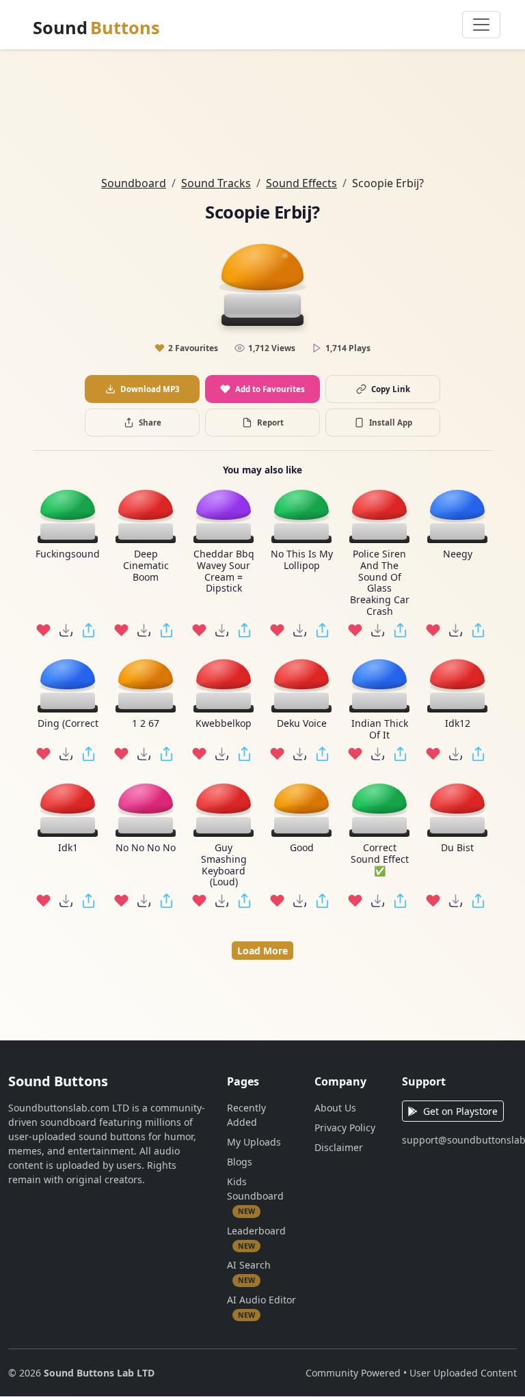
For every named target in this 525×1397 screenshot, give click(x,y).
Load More (262, 950)
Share (150, 422)
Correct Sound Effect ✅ (380, 859)
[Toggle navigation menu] (481, 24)
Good (302, 848)
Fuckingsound (68, 554)
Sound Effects (301, 183)
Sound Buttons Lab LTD (99, 1372)
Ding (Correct (68, 724)
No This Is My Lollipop (302, 560)
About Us (335, 1107)
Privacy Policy (344, 1127)
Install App (390, 422)
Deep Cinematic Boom (146, 566)
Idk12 (457, 724)
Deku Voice (302, 724)
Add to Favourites (270, 389)
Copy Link (390, 389)
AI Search (249, 1271)
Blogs (239, 1161)
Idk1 (68, 848)
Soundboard (133, 183)
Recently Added (246, 1115)
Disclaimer (338, 1147)
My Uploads (254, 1141)
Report (270, 422)
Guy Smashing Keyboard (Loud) (224, 865)
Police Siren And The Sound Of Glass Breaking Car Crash (379, 583)
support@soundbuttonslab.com (459, 1139)
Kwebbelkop (224, 724)
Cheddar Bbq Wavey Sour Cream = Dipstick (223, 571)
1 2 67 (145, 724)
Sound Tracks (216, 183)
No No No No (146, 848)
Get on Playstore (460, 1111)
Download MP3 (150, 389)
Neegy (457, 554)
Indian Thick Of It (379, 729)
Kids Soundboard (255, 1195)
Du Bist (457, 848)
